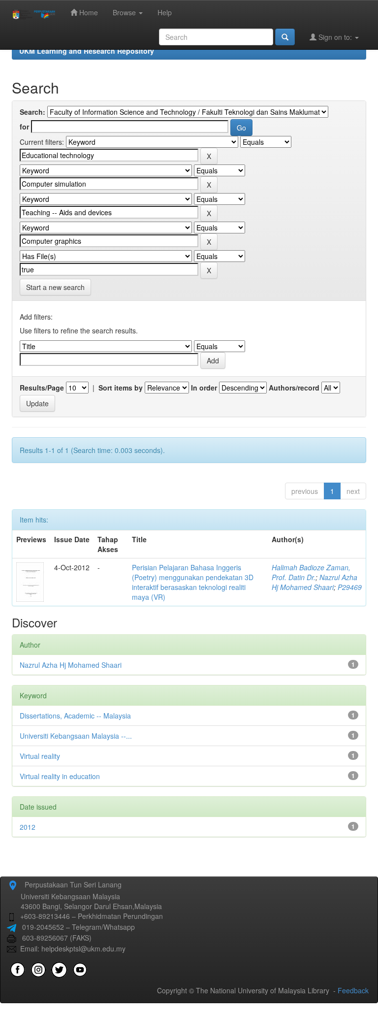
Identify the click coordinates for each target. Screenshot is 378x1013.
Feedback (353, 990)
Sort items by (120, 387)
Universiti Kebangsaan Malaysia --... (76, 736)
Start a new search (55, 287)
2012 (27, 827)
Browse (125, 12)
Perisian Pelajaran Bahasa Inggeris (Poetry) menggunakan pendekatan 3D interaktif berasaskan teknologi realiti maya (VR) (192, 582)
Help (165, 12)
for (24, 126)
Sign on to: (335, 37)
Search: (32, 112)
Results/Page (42, 387)
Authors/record (294, 387)
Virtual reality (40, 756)
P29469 (350, 587)
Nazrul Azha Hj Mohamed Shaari (314, 582)
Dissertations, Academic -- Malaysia (75, 715)
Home (87, 12)
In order (204, 387)
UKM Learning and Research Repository (86, 51)
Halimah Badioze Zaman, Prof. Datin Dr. (311, 572)
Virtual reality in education (60, 776)
